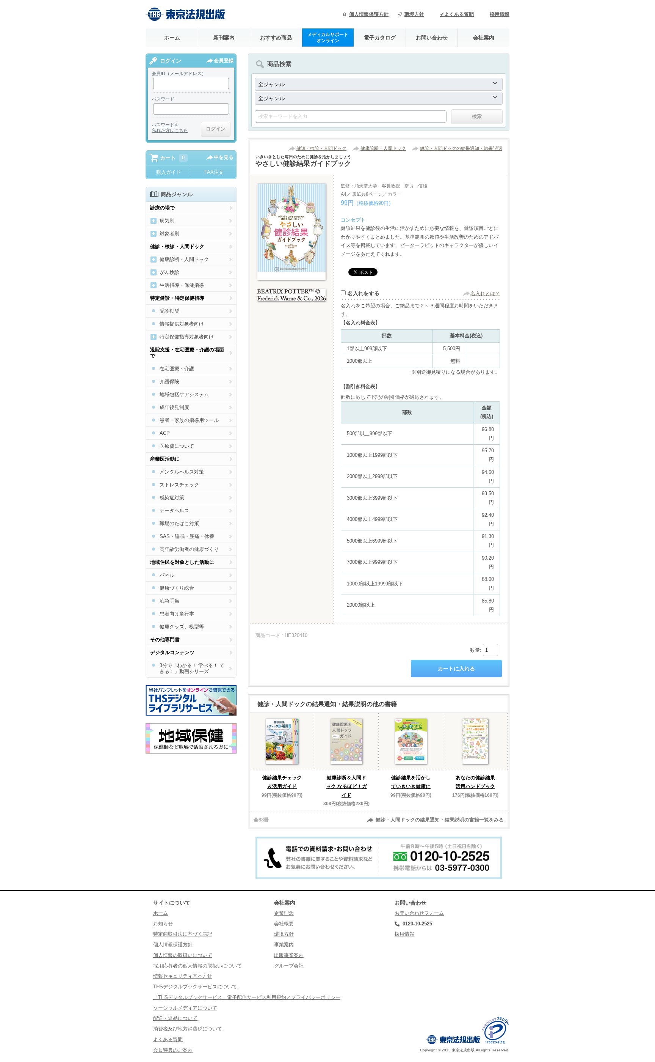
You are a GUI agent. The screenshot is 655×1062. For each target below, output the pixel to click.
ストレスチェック (179, 485)
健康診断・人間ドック (383, 148)
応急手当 (169, 601)
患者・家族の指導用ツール (189, 420)
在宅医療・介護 (177, 368)
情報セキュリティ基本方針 (182, 976)
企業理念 (284, 913)
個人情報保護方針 (369, 14)
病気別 (167, 220)
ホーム (172, 38)
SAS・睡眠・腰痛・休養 (187, 536)
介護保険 (169, 381)
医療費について (177, 446)
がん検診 (169, 272)
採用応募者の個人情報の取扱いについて (197, 966)
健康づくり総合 (177, 588)
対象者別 (169, 233)
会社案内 (483, 38)
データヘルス (174, 510)
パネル (167, 575)
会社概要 (284, 924)
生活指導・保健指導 (182, 285)
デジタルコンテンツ (172, 652)
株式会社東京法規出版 (185, 14)
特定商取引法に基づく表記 (182, 934)
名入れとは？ (485, 293)
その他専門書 (165, 639)
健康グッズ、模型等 (182, 626)
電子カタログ (380, 38)
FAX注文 (214, 172)
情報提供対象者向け (182, 324)
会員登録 (223, 60)
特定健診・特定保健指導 (177, 298)
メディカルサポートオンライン (327, 37)
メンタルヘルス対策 (182, 472)
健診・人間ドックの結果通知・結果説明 (461, 148)
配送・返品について (175, 1018)
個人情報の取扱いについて (182, 955)
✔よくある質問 (457, 14)
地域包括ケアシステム (184, 394)
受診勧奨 (169, 311)
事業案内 (284, 944)
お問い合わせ (432, 38)
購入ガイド (168, 172)
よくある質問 (168, 1039)
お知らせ (163, 924)
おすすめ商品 (276, 38)
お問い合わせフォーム (419, 913)
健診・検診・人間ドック (321, 148)
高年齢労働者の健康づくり (189, 549)
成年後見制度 (174, 407)
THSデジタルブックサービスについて (195, 987)
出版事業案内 (289, 955)
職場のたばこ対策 (179, 523)
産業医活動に (165, 459)
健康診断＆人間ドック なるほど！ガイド (346, 786)
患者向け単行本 (177, 614)
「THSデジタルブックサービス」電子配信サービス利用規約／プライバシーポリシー (246, 997)
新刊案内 (224, 38)
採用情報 (499, 14)
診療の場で (162, 208)
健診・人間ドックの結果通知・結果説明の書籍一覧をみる (440, 820)
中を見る (223, 157)
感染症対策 (172, 497)
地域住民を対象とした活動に (182, 562)
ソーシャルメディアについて (185, 1008)
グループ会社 (289, 966)
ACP (165, 433)
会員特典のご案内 (173, 1050)
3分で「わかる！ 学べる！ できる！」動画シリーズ (192, 668)
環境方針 (414, 14)
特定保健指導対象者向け (187, 337)
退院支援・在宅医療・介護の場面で (187, 353)
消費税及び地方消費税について (187, 1029)
